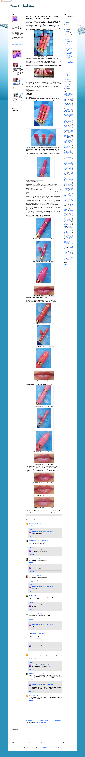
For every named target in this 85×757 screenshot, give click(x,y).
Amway (65, 94)
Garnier (68, 145)
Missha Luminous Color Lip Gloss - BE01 (69, 61)
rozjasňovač (66, 223)
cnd (70, 125)
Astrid (69, 100)
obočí (71, 199)
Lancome (66, 170)
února (68, 84)
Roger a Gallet (67, 220)
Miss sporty (70, 190)
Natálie (30, 575)
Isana (70, 157)
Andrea (30, 653)
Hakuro (70, 151)
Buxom (65, 121)
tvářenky (71, 247)
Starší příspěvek (58, 720)
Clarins (70, 124)
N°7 (70, 193)
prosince (68, 32)
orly (66, 204)
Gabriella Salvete (69, 143)
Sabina (30, 613)
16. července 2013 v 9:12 (37, 595)
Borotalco (66, 119)
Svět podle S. (31, 617)
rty (65, 226)
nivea (70, 195)
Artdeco (70, 98)
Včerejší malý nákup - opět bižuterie (69, 49)
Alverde (70, 93)
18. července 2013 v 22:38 (38, 633)
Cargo (65, 122)
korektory (69, 164)
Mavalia (71, 184)
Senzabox (66, 231)
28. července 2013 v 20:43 (38, 673)
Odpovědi (32, 529)
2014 (67, 29)
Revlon (71, 216)
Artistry (65, 99)
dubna (68, 81)
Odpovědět (31, 526)
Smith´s (71, 236)
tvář (65, 247)
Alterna (65, 93)
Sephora (66, 232)
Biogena (71, 114)
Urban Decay (67, 249)
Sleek (70, 235)
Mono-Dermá (66, 193)
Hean (72, 152)
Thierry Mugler (66, 242)
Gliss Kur (67, 150)
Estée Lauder (67, 136)
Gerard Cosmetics (67, 146)
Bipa (66, 115)
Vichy (70, 252)
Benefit (65, 111)
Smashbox (66, 236)
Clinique (65, 125)
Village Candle (67, 253)
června (68, 77)
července (69, 41)
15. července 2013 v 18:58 (43, 540)
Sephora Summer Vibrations (68, 74)
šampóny (71, 237)
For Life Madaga (67, 140)
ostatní (71, 204)
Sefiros (68, 230)
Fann (65, 137)
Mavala (65, 184)
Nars (65, 195)
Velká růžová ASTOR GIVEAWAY (20, 65)
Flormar (70, 139)
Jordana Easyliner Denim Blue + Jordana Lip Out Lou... (69, 44)
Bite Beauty (70, 115)
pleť (72, 211)
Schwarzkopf (66, 233)
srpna (68, 39)
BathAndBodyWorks (68, 106)
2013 (67, 31)
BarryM (65, 105)
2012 (67, 88)
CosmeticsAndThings (22, 6)
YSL (70, 258)
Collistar (65, 126)
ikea (72, 156)
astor (71, 99)
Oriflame (71, 203)
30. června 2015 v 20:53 (36, 695)
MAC (72, 175)
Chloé (69, 156)
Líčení (71, 173)
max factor (67, 185)
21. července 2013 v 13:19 (37, 653)
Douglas (71, 132)
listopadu (69, 34)
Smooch (67, 237)
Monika (30, 595)
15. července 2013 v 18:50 (36, 523)
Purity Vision (68, 214)
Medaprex (66, 188)
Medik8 (71, 188)
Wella (65, 256)
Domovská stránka (44, 720)
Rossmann (66, 221)
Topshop (69, 243)
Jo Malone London (67, 158)
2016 (67, 26)
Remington (66, 216)
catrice (69, 122)
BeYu (70, 111)
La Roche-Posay (68, 167)
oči (65, 200)
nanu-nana (69, 194)
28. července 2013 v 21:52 (48, 684)
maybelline (66, 187)
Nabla (65, 194)
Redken (65, 215)
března (68, 83)
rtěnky (66, 224)
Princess (71, 213)
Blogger (59, 747)
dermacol (70, 130)
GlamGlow (71, 148)
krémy (65, 165)
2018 (67, 22)
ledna (68, 86)
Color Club (71, 126)
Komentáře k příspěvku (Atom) (40, 722)
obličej (66, 199)
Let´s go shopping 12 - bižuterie (69, 56)
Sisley (67, 235)
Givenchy (65, 148)
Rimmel (68, 218)
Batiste (67, 108)
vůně (70, 254)
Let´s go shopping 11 (69, 71)
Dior (68, 131)
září (67, 37)
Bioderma (66, 114)
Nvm (29, 523)
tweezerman (69, 248)
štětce (67, 238)
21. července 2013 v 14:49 (48, 664)
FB (31, 21)
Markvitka (31, 673)
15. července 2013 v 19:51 (36, 558)
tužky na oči (67, 246)
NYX (66, 198)
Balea (70, 103)
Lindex (67, 174)
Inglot (67, 157)
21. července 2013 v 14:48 (48, 604)
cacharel (69, 121)
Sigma (71, 233)
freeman (71, 142)
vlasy (65, 254)
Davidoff (65, 130)
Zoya (69, 259)
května (68, 79)
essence (66, 135)
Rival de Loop (67, 219)
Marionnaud (66, 183)
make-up (69, 178)
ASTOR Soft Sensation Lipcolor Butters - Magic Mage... (68, 66)
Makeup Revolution (68, 179)
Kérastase (65, 162)
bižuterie (66, 116)
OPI (66, 203)
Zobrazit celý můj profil (16, 40)
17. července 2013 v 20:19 (37, 613)
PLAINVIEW (44, 747)
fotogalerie (65, 141)
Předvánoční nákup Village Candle (21, 95)
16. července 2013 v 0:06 (37, 575)
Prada (67, 213)
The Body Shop (67, 241)
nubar (69, 196)
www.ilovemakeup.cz (33, 540)
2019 (67, 21)
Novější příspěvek (29, 720)
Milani (67, 189)
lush (67, 175)
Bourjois (69, 120)
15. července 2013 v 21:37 (48, 566)
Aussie (65, 101)
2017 (67, 24)
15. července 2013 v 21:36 (48, 531)
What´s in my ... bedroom (69, 53)
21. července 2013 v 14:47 (48, 586)
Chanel (68, 153)
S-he (67, 227)
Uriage (65, 251)
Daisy (30, 695)
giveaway (66, 147)
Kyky (30, 558)
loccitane (71, 174)
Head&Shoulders (66, 152)
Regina (70, 215)
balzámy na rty (67, 104)
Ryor (70, 226)
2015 (67, 27)
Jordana (65, 159)
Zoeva (65, 259)
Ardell (65, 98)
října (68, 36)
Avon (65, 103)
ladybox (65, 168)
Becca (68, 109)
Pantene (65, 208)
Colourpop (68, 127)
